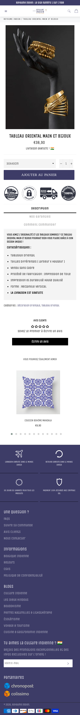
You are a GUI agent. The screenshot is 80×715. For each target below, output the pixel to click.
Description (40, 208)
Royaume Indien (20, 704)
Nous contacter (14, 538)
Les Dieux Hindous (16, 600)
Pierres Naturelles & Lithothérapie (28, 613)
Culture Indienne (15, 593)
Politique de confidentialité (23, 575)
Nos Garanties (40, 216)
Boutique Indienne (16, 556)
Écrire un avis (40, 341)
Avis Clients (12, 532)
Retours (9, 562)
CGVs (7, 569)
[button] (11, 434)
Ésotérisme (12, 619)
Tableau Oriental (50, 305)
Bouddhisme (12, 606)
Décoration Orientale (28, 305)
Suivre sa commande (18, 525)
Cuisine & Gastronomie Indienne (26, 632)
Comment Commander (40, 225)
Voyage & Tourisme (17, 626)
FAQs (7, 519)
